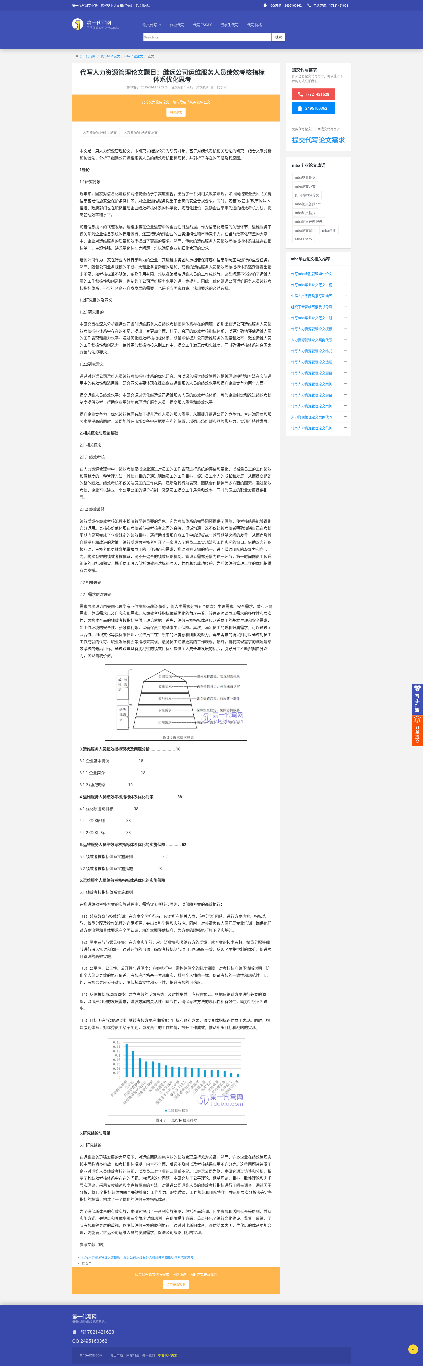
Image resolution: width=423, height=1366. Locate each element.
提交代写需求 (167, 1355)
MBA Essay (303, 239)
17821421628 (316, 94)
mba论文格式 (305, 212)
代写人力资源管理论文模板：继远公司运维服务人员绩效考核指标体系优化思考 (137, 1257)
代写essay (202, 24)
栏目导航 (116, 1355)
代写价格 (254, 24)
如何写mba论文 (307, 195)
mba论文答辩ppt (308, 204)
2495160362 (315, 108)
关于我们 (148, 1355)
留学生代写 (229, 24)
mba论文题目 (305, 230)
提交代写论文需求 (318, 140)
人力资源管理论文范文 (140, 132)
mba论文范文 (305, 186)
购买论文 (176, 112)
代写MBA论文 (110, 56)
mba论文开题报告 (308, 221)
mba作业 (329, 230)
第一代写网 (87, 56)
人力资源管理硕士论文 (99, 132)
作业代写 (177, 24)
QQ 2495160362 (89, 1341)
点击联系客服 (176, 1284)
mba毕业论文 (133, 56)
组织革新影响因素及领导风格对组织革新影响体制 (328, 306)
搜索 (278, 37)
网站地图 (132, 1355)
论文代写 (150, 24)
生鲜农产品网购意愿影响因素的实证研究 (322, 295)
